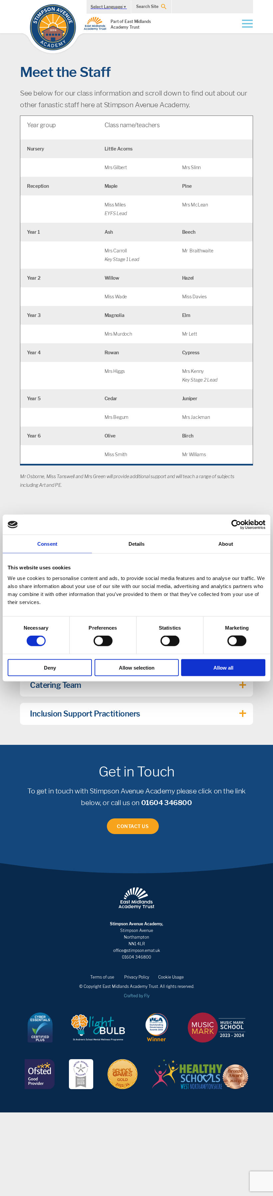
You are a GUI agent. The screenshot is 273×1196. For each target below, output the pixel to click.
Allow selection (136, 667)
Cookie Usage (171, 977)
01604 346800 (166, 802)
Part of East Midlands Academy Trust (131, 24)
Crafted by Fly (136, 995)
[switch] (103, 641)
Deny (50, 667)
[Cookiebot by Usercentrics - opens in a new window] (236, 525)
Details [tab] (137, 544)
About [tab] (225, 544)
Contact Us (133, 826)
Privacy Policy (136, 977)
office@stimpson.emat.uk (136, 950)
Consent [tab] (47, 544)
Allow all (223, 667)
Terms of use (102, 977)
